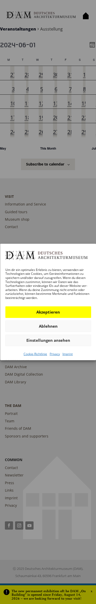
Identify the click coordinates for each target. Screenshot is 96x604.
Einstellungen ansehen (48, 340)
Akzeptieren (48, 312)
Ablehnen (48, 326)
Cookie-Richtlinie (35, 354)
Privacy (55, 354)
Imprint (67, 354)
